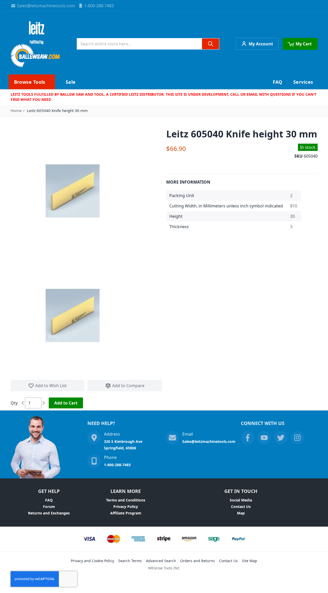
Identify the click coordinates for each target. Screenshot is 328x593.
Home (16, 110)
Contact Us (241, 506)
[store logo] (35, 44)
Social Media (241, 500)
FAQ (49, 500)
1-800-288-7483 (99, 6)
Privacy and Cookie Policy (92, 560)
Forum (49, 506)
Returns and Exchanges (49, 513)
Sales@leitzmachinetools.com (46, 6)
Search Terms (130, 560)
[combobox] (148, 43)
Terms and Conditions (125, 500)
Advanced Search (161, 560)
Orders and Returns (197, 560)
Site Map (249, 560)
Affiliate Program (125, 513)
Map (241, 513)
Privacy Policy (125, 506)
